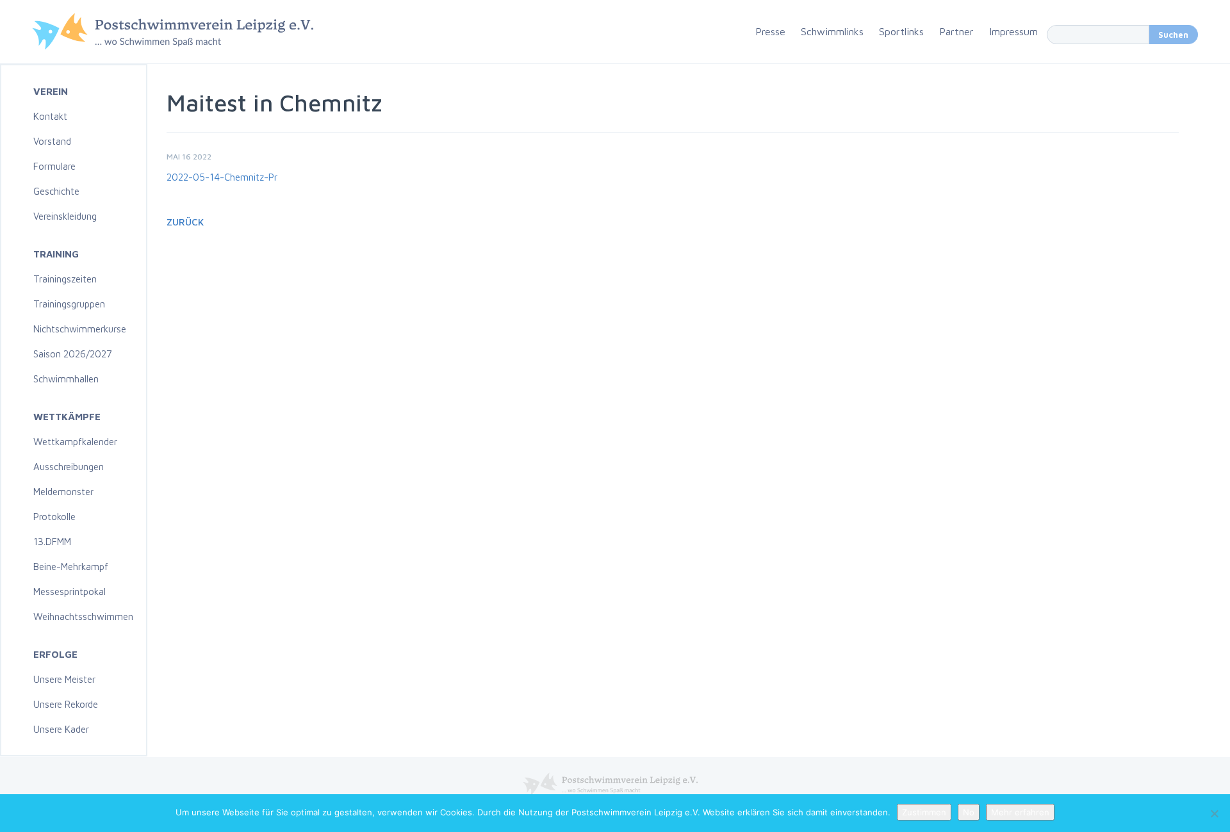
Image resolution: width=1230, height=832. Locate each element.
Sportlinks (901, 31)
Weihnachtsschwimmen (83, 616)
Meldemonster (63, 491)
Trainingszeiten (65, 278)
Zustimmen (924, 812)
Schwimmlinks (832, 31)
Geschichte (56, 191)
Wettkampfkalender (75, 441)
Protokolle (54, 516)
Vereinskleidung (65, 216)
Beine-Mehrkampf (70, 566)
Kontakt (50, 116)
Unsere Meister (64, 679)
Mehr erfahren (1020, 812)
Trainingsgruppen (69, 303)
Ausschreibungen (68, 466)
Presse (770, 31)
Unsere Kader (61, 729)
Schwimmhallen (66, 378)
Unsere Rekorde (65, 704)
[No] (1214, 813)
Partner (956, 31)
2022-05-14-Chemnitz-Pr (222, 177)
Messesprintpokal (69, 591)
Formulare (54, 166)
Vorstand (52, 141)
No (968, 812)
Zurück (185, 221)
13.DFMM (52, 541)
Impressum (1013, 31)
